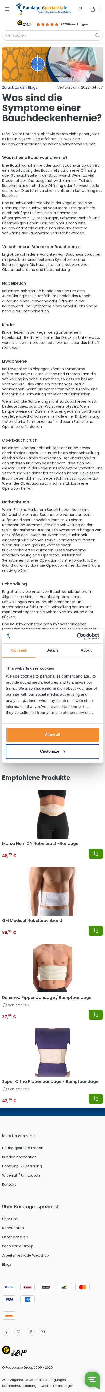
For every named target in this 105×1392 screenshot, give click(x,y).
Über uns (10, 1218)
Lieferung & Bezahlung (22, 1166)
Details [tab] (52, 650)
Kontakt (9, 1184)
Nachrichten (13, 1227)
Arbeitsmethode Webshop (25, 1255)
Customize (49, 751)
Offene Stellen (15, 1237)
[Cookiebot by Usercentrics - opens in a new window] (77, 636)
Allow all (52, 734)
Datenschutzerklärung (19, 1386)
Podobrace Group (17, 1246)
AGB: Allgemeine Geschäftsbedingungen (34, 1380)
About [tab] (86, 650)
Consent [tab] (19, 650)
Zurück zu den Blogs (19, 87)
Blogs (6, 1264)
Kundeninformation (19, 1157)
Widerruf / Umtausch (21, 1175)
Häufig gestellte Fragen (22, 1147)
